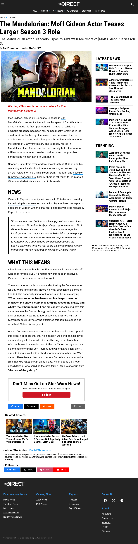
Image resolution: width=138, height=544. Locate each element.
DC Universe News (12, 517)
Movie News (9, 500)
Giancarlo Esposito (110, 251)
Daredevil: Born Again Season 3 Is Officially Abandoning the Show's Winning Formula (120, 196)
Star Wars (86, 10)
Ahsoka (95, 251)
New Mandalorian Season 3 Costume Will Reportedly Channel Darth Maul (47, 439)
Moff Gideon (123, 248)
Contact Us (107, 518)
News (60, 10)
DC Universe (72, 10)
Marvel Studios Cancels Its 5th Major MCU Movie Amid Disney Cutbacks (120, 210)
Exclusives (74, 504)
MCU (35, 10)
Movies (44, 10)
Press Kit (106, 522)
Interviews (100, 10)
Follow (13, 470)
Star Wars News (11, 513)
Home (2, 17)
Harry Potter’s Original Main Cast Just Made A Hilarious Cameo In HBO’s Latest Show (121, 69)
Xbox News (41, 500)
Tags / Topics (75, 508)
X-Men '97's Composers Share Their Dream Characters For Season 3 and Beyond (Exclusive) (121, 85)
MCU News (8, 508)
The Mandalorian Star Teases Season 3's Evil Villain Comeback (17, 439)
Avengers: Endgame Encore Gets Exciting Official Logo (119, 111)
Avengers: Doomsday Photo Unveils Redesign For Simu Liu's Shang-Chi (119, 156)
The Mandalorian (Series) (111, 246)
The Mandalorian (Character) (110, 247)
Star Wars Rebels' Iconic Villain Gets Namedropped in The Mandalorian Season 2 (75, 440)
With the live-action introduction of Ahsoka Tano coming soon (43, 344)
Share (16, 406)
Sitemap (106, 531)
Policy (105, 527)
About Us (106, 514)
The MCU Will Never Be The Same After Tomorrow (120, 100)
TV (52, 10)
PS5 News (41, 504)
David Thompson (10, 48)
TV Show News (10, 504)
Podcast (73, 500)
